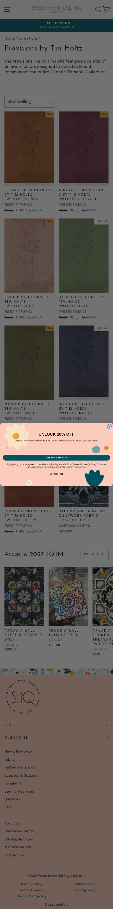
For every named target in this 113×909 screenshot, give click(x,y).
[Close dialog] (109, 426)
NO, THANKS (56, 474)
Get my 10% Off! (57, 457)
